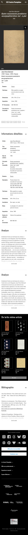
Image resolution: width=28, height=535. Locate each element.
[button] (14, 134)
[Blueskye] (19, 437)
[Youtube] (24, 443)
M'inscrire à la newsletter (14, 449)
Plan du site (11, 528)
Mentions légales (5, 528)
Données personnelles (21, 528)
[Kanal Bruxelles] (9, 503)
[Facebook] (8, 437)
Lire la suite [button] (14, 263)
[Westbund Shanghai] (20, 503)
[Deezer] (14, 443)
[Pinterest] (8, 443)
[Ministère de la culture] (14, 521)
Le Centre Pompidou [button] (6, 462)
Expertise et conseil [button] (6, 470)
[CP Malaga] (18, 495)
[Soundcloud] (19, 443)
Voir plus (14, 377)
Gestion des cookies (14, 530)
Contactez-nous (14, 454)
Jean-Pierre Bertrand (7, 72)
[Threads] (14, 437)
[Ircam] (19, 487)
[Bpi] (9, 487)
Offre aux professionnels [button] (7, 466)
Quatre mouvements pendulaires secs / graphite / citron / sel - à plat (17, 163)
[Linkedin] (3, 443)
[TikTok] (24, 437)
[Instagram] (3, 437)
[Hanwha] (14, 511)
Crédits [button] (2, 68)
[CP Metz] (10, 495)
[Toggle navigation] (25, 2)
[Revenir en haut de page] (25, 532)
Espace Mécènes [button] (5, 474)
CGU (15, 528)
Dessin (13, 86)
